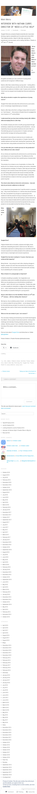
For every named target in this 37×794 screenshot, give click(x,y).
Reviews (5, 762)
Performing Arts (18, 363)
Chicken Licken (5, 371)
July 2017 (5, 524)
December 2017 (7, 512)
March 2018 (6, 505)
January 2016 (6, 569)
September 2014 (7, 604)
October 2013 (6, 617)
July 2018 (5, 495)
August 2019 (6, 475)
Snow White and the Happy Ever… (25, 456)
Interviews (23, 30)
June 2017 (5, 527)
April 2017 (5, 532)
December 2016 (7, 542)
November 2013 (7, 614)
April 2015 (5, 587)
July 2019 (5, 477)
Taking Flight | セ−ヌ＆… (13, 461)
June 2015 (5, 582)
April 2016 (5, 562)
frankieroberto (10, 456)
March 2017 (6, 534)
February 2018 (6, 507)
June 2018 (5, 497)
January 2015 (6, 594)
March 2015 (6, 589)
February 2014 (6, 612)
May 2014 (5, 607)
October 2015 (6, 577)
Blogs (4, 642)
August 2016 (6, 552)
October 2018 (6, 487)
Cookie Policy (6, 786)
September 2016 (7, 549)
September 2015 (7, 579)
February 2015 (6, 592)
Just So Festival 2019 (8, 425)
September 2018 (7, 490)
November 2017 (7, 515)
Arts (5, 361)
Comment (29, 401)
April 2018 (5, 502)
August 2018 (6, 492)
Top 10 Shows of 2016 (26, 450)
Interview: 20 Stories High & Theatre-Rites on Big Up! (17, 430)
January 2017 (6, 539)
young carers (19, 364)
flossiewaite (15, 30)
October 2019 (6, 472)
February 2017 (6, 537)
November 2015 (7, 574)
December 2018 (7, 482)
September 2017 (7, 519)
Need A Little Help (9, 363)
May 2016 (5, 559)
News (4, 725)
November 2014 (7, 599)
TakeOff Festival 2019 (8, 423)
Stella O (9, 440)
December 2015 (7, 572)
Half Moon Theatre (25, 361)
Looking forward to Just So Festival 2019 (13, 428)
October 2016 (6, 547)
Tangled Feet (15, 332)
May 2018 (5, 500)
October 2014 (6, 602)
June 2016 (5, 557)
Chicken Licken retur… (13, 445)
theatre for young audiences (8, 364)
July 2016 (5, 554)
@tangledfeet (4, 334)
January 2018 (6, 509)
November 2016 (7, 544)
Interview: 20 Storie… (12, 450)
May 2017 (5, 529)
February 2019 (6, 480)
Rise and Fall (6, 433)
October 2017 (6, 517)
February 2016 (6, 567)
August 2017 (6, 522)
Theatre (32, 363)
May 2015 (5, 584)
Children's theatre (15, 361)
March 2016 (6, 564)
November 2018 (7, 485)
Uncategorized (6, 777)
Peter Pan (5, 760)
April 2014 (5, 609)
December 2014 (7, 597)
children (9, 361)
